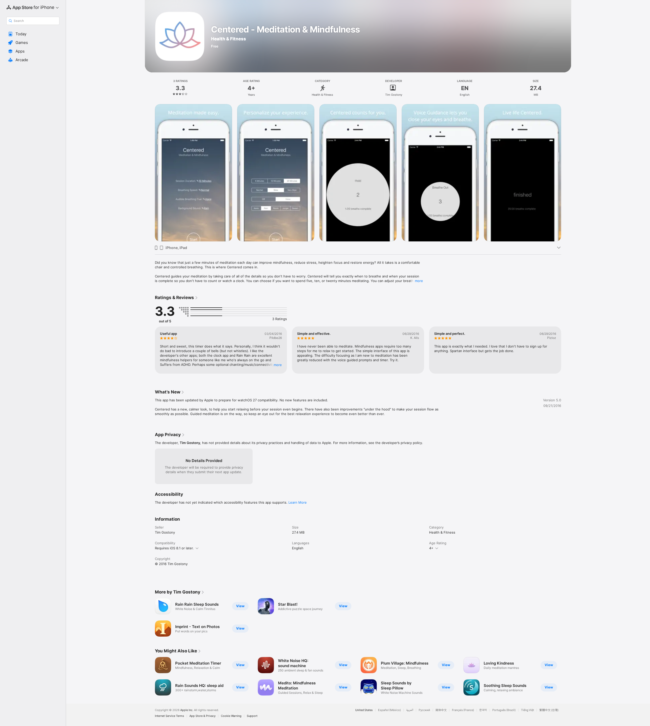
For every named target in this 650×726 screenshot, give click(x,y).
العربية (409, 710)
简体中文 (441, 710)
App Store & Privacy (202, 716)
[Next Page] (566, 676)
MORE (278, 365)
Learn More (297, 502)
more (419, 281)
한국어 (483, 710)
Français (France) (463, 710)
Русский (424, 710)
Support (252, 716)
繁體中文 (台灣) (549, 710)
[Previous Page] (149, 676)
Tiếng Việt (527, 710)
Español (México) (389, 710)
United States (364, 710)
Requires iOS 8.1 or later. (174, 548)
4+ (431, 548)
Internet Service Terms (169, 716)
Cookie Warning (231, 716)
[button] (33, 34)
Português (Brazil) (504, 710)
